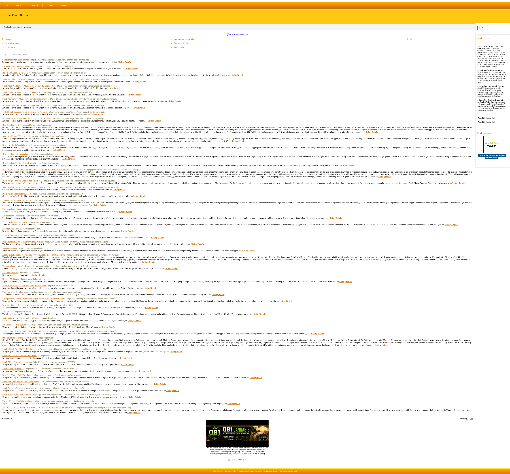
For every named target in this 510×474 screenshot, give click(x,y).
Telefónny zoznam (10, 273)
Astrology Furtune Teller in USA (16, 136)
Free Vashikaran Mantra (12, 209)
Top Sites (50, 5)
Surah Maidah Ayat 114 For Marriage (18, 349)
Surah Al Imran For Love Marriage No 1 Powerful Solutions (27, 79)
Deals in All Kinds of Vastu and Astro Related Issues (24, 286)
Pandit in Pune (8, 229)
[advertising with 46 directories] (237, 460)
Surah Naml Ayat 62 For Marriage (16, 395)
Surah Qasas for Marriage (13, 388)
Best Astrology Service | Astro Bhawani (19, 163)
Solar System (179, 47)
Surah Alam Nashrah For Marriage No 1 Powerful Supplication (29, 86)
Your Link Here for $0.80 (486, 118)
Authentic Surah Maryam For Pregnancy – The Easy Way (26, 118)
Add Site (19, 5)
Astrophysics (10, 47)
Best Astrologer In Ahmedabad (15, 154)
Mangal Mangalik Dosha (12, 248)
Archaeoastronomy (12, 43)
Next (471, 419)
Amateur (8, 39)
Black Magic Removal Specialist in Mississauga (22, 181)
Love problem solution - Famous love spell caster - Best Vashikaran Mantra (33, 299)
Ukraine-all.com (9, 266)
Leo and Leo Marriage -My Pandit (16, 200)
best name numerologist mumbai (15, 60)
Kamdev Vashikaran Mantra (14, 279)
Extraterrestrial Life (181, 43)
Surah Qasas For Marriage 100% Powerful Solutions (24, 92)
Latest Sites (34, 5)
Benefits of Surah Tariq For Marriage (17, 375)
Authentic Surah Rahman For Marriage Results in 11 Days (26, 105)
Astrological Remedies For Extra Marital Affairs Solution (26, 187)
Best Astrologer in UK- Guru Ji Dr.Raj (18, 125)
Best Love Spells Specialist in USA (17, 145)
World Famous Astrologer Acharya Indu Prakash (22, 242)
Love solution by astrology (13, 216)
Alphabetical (24, 54)
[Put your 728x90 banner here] (237, 34)
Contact (64, 5)
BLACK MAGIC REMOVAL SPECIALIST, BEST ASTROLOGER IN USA (36, 169)
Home (6, 5)
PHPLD (260, 471)
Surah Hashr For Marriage (13, 368)
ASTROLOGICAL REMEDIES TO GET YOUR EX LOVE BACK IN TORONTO (38, 408)
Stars (411, 39)
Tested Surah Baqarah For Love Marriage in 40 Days (24, 112)
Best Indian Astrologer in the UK (16, 73)
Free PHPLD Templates (278, 471)
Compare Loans (292, 471)
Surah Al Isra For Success (13, 362)
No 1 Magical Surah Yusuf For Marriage (19, 325)
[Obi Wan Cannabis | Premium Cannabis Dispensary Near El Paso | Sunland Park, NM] (237, 446)
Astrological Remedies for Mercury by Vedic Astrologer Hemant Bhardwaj (33, 255)
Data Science (7, 312)
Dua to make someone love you (15, 222)
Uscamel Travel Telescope (13, 66)
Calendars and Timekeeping (184, 39)
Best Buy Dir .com (17, 15)
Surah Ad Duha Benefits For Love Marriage (20, 355)
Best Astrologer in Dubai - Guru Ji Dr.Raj (19, 338)
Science (19, 27)
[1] (467, 419)
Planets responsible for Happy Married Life (20, 331)
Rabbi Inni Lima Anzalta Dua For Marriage (20, 382)
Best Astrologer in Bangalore (14, 305)
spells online (7, 318)
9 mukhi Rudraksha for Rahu (14, 235)
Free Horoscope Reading (12, 292)
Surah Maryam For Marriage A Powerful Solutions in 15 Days (28, 99)
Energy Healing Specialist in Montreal (18, 401)
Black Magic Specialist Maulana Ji (16, 194)
